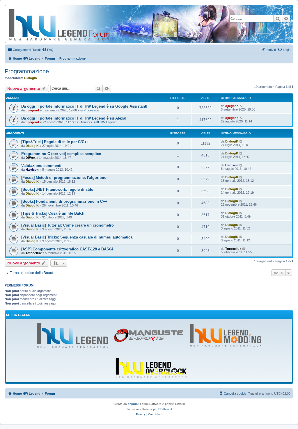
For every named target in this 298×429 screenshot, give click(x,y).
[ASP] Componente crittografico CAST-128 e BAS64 (67, 249)
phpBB (132, 403)
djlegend (32, 110)
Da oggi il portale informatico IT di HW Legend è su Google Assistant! (84, 106)
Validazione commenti (41, 165)
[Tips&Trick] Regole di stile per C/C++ (55, 142)
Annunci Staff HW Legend (98, 122)
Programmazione (27, 71)
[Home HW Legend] (68, 24)
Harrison (32, 169)
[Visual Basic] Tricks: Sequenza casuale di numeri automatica (76, 237)
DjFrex (31, 157)
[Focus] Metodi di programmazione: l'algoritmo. (64, 177)
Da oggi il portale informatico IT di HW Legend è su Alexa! (73, 118)
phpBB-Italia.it (162, 409)
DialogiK (30, 78)
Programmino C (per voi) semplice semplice (61, 154)
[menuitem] (48, 49)
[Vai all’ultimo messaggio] (241, 106)
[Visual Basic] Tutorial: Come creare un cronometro (67, 225)
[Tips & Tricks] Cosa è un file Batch (52, 213)
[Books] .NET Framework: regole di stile (57, 189)
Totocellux (34, 253)
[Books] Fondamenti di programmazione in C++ (64, 201)
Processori (91, 110)
